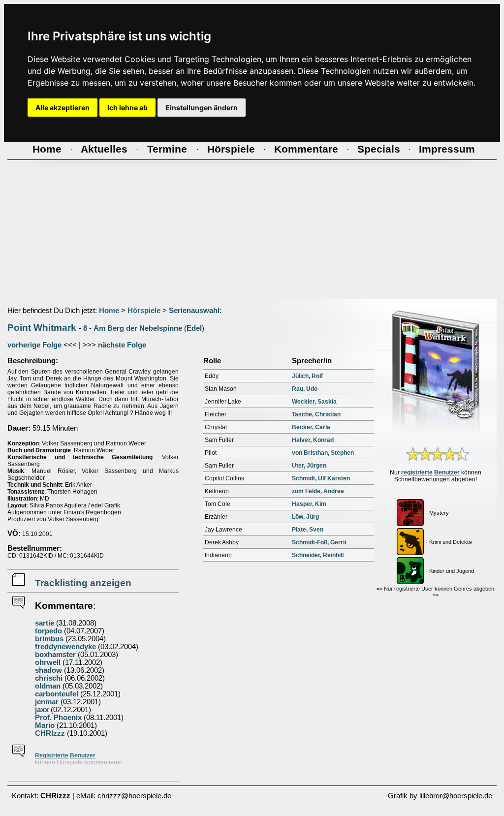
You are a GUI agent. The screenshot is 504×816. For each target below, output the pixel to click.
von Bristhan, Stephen (323, 452)
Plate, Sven (307, 529)
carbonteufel (56, 694)
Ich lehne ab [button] (127, 107)
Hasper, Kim (309, 504)
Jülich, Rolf (307, 376)
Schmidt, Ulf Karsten (321, 478)
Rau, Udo (304, 388)
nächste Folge (122, 345)
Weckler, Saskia (314, 401)
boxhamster (55, 655)
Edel (194, 328)
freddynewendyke (65, 647)
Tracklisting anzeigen (83, 583)
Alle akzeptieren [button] (62, 107)
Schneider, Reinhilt (318, 555)
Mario (45, 725)
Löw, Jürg (305, 516)
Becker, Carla (311, 427)
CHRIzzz (50, 733)
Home (109, 310)
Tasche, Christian (316, 414)
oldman (48, 686)
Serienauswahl (194, 310)
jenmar (47, 702)
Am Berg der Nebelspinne (138, 328)
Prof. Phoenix (58, 718)
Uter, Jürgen (309, 465)
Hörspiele (143, 310)
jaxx (42, 710)
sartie (44, 623)
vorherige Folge (34, 345)
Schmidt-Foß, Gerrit (319, 542)
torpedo (48, 631)
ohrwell (48, 662)
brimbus (49, 639)
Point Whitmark (41, 327)
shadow (48, 670)
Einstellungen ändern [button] (201, 107)
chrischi (49, 678)
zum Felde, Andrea (318, 491)
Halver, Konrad (313, 440)
